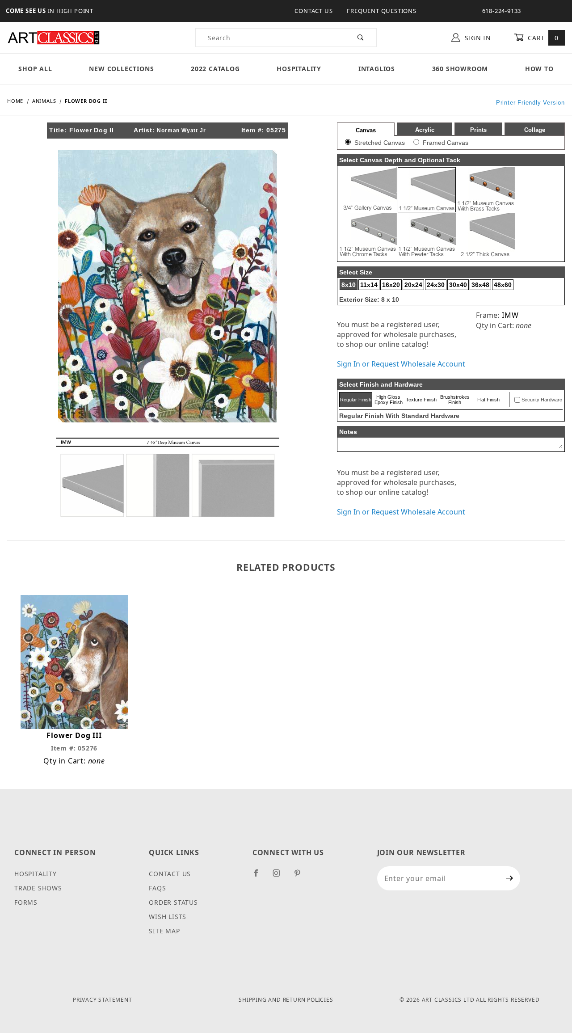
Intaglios (376, 68)
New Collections (121, 68)
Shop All (35, 68)
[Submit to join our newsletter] (509, 878)
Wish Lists (167, 916)
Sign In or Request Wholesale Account (401, 364)
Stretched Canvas (379, 142)
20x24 (413, 284)
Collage (534, 129)
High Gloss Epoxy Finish (388, 399)
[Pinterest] (301, 876)
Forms (26, 902)
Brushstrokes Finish (455, 399)
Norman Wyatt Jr (181, 130)
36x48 (480, 284)
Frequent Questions (381, 11)
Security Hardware (542, 399)
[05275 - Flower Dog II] (167, 285)
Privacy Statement (102, 999)
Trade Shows (38, 888)
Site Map (164, 931)
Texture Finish (421, 399)
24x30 (436, 284)
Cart (542, 38)
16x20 (391, 284)
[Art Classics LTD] (53, 37)
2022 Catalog (215, 68)
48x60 (503, 284)
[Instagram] (280, 876)
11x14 (369, 284)
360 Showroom (460, 68)
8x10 (348, 284)
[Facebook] (259, 876)
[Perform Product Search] (360, 37)
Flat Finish (488, 399)
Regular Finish (355, 399)
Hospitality (299, 68)
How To (539, 68)
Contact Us (313, 11)
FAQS (157, 888)
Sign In (477, 38)
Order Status (173, 902)
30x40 (458, 284)
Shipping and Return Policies (286, 999)
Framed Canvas (445, 142)
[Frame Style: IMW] (167, 476)
